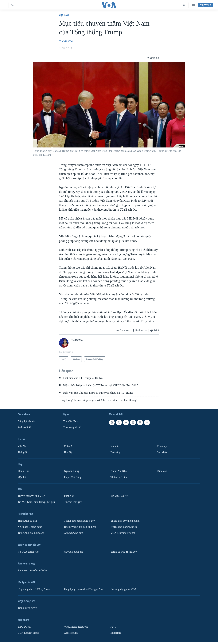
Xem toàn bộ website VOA (32, 570)
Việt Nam (64, 15)
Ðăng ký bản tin (26, 421)
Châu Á (68, 446)
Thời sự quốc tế (71, 427)
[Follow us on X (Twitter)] (119, 422)
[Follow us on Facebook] (112, 422)
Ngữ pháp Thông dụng (30, 527)
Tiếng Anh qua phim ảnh (31, 533)
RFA (113, 626)
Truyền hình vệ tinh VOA (31, 496)
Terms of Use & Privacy (123, 551)
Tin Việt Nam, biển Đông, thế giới (36, 502)
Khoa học (162, 446)
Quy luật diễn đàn (73, 551)
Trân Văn (162, 471)
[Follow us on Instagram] (133, 422)
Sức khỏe (162, 452)
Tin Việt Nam (70, 421)
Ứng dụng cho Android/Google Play (83, 589)
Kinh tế (114, 446)
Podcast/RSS (24, 427)
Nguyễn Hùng (71, 471)
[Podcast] (140, 422)
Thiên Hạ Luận (118, 477)
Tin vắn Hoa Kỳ (119, 496)
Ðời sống (115, 452)
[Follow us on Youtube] (126, 422)
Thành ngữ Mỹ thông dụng (125, 520)
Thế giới (22, 452)
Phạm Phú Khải (118, 471)
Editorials (115, 633)
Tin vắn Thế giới (73, 502)
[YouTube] (193, 5)
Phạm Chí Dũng (72, 477)
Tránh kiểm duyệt (27, 608)
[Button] (153, 58)
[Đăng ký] (147, 422)
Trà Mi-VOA (66, 41)
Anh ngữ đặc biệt (73, 533)
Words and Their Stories (123, 527)
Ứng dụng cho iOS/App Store (34, 589)
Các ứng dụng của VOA (123, 589)
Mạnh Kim (23, 471)
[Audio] (183, 5)
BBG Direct (24, 626)
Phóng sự (69, 496)
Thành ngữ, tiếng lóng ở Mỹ (79, 520)
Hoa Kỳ (68, 452)
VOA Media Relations (76, 626)
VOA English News (28, 633)
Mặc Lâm (23, 477)
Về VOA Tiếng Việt (28, 551)
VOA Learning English (122, 533)
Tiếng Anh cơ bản (27, 520)
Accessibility (71, 633)
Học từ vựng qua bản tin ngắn (80, 527)
